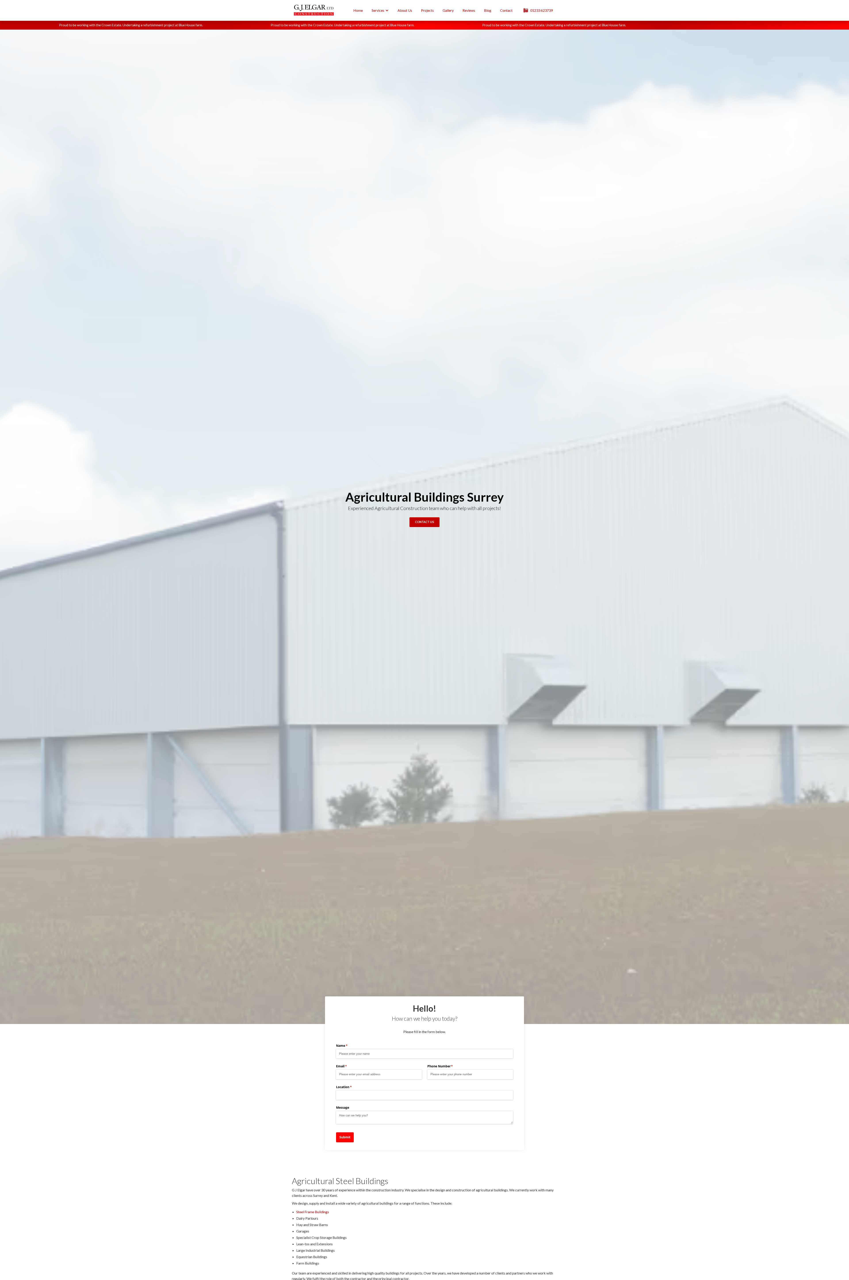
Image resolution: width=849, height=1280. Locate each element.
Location (350, 1087)
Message (342, 1107)
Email (348, 1066)
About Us (405, 10)
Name (348, 1045)
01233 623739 (541, 10)
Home (358, 10)
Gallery (448, 10)
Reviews (469, 10)
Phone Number (446, 1066)
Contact (506, 10)
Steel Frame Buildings (312, 1212)
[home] (314, 10)
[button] (380, 10)
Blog (487, 10)
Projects (427, 10)
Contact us (424, 522)
